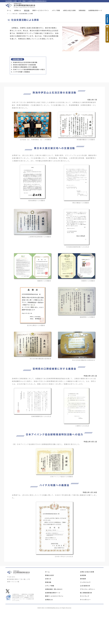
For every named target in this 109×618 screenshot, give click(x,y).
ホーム (9, 10)
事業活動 (15, 13)
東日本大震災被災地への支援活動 (24, 65)
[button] (17, 10)
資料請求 (83, 579)
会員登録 (83, 575)
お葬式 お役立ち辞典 (69, 10)
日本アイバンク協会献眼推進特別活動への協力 (29, 69)
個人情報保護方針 (86, 592)
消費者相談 (82, 10)
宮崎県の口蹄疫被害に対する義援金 (25, 67)
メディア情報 (56, 10)
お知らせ (48, 579)
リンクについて (85, 582)
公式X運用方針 (85, 586)
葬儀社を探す (49, 575)
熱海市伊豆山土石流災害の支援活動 (25, 62)
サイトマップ (84, 596)
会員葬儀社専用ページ (52, 592)
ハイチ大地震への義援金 (21, 72)
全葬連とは (49, 599)
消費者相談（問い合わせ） (54, 589)
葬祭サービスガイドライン (54, 596)
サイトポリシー (85, 599)
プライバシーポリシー (87, 589)
